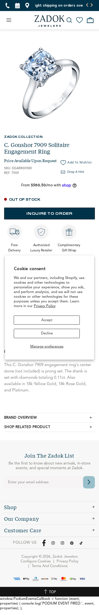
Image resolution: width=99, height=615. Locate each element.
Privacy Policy (45, 306)
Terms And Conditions (50, 566)
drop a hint (75, 172)
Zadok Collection (23, 136)
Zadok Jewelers (49, 21)
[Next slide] (91, 5)
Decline (47, 333)
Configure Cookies (36, 561)
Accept (47, 320)
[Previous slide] (87, 5)
